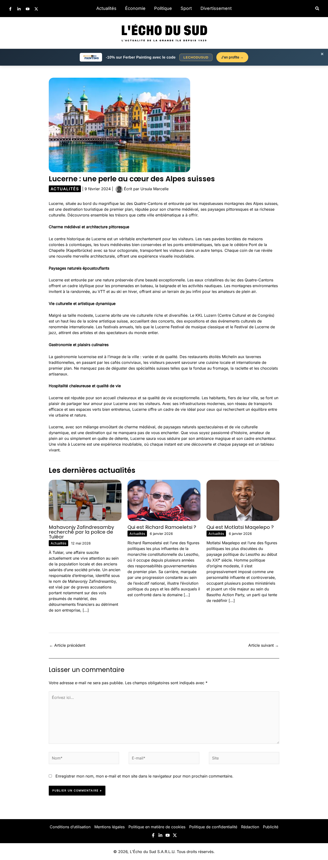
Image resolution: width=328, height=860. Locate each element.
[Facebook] (10, 9)
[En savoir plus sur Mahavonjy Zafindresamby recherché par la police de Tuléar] (85, 500)
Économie (135, 8)
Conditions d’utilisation (70, 826)
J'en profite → (232, 57)
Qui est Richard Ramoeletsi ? (162, 527)
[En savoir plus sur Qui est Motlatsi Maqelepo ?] (243, 500)
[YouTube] (28, 9)
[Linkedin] (19, 9)
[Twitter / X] (36, 9)
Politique (163, 8)
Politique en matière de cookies (156, 826)
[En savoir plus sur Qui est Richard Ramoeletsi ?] (164, 500)
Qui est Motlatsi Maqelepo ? (240, 527)
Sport (186, 8)
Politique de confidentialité (213, 826)
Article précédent (67, 645)
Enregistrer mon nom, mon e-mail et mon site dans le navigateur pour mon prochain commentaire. (144, 776)
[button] (317, 9)
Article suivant (263, 645)
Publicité (270, 826)
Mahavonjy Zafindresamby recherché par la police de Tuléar (81, 532)
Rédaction (250, 826)
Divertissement (216, 8)
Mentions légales (109, 826)
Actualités (106, 8)
